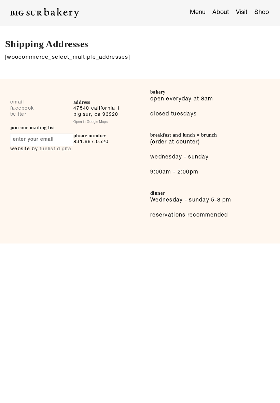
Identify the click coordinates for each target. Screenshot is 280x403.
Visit (242, 13)
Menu (198, 13)
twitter (18, 114)
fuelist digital (56, 149)
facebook (22, 108)
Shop (261, 13)
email (17, 102)
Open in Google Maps (90, 122)
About (220, 13)
